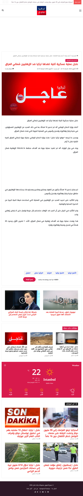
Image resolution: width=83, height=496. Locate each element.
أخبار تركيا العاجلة (58, 55)
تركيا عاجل (38, 273)
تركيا (49, 273)
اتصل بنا (54, 488)
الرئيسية (74, 55)
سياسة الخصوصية (44, 488)
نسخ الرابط (29, 279)
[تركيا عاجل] (41, 10)
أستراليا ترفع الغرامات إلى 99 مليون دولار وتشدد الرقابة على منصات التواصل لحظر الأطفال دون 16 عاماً (42, 2)
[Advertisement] (41, 34)
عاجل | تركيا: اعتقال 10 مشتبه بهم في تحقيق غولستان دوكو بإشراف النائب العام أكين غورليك (23, 433)
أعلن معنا (29, 488)
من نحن (36, 488)
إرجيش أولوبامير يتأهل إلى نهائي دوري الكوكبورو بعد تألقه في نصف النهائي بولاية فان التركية (42, 350)
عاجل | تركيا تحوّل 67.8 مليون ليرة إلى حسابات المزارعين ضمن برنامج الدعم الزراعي (24, 468)
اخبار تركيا (59, 273)
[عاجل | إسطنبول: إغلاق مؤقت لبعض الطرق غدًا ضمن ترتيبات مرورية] (60, 452)
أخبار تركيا (67, 55)
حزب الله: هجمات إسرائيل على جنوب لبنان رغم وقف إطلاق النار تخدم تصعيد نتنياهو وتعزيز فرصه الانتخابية (16, 350)
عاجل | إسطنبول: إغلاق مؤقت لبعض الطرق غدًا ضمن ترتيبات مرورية (61, 466)
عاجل (28, 273)
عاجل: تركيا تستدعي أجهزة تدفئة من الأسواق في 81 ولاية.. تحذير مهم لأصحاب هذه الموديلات (67, 349)
